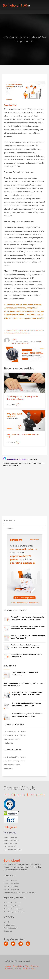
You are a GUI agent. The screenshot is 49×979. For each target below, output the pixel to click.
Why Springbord (9, 925)
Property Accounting (11, 893)
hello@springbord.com (24, 795)
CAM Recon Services (12, 330)
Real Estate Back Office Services (14, 731)
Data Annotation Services (12, 739)
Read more (11, 405)
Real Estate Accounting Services (14, 735)
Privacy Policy (17, 966)
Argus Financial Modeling (13, 849)
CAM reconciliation (25, 330)
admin (14, 339)
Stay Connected (14, 939)
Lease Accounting (10, 843)
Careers (8, 966)
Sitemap (18, 969)
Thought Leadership (11, 928)
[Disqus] (24, 485)
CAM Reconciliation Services (21, 333)
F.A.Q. (27, 966)
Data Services (8, 743)
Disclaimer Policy (29, 969)
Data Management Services (14, 912)
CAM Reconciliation (11, 846)
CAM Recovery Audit (11, 890)
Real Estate (25, 343)
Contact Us (8, 931)
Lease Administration (11, 840)
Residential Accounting (27, 893)
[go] (42, 528)
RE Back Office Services (12, 903)
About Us (7, 922)
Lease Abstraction (10, 837)
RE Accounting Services (12, 906)
